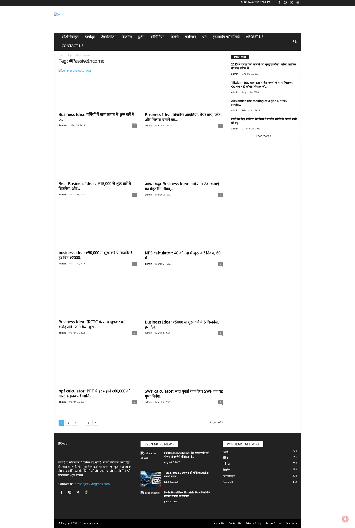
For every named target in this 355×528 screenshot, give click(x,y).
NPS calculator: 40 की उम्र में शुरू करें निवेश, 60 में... (182, 256)
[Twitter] (291, 3)
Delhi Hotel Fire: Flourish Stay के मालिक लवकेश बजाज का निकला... (187, 494)
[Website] (297, 3)
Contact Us (72, 46)
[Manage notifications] (345, 519)
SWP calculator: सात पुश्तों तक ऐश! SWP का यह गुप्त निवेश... (184, 394)
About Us (254, 37)
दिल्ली (175, 37)
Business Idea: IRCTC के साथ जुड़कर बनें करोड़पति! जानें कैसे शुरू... (92, 325)
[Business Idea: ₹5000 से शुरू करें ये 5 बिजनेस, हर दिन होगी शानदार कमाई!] (184, 297)
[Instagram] (285, 3)
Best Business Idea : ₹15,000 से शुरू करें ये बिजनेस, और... (95, 187)
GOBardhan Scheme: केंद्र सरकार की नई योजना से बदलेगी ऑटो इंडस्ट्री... (186, 455)
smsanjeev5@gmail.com (92, 484)
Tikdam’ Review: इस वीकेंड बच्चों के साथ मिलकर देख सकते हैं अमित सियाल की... (262, 85)
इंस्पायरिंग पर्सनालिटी (226, 37)
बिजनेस (127, 37)
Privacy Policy (253, 523)
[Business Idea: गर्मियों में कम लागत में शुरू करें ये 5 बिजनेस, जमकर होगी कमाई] (98, 89)
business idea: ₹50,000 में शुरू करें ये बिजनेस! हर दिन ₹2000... (95, 256)
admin (148, 125)
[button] (294, 41)
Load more (263, 136)
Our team (291, 523)
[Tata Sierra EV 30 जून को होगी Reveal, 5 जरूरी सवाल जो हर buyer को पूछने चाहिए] (151, 479)
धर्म (204, 37)
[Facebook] (279, 3)
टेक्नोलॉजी (108, 37)
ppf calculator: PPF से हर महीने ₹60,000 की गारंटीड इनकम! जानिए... (94, 394)
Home (61, 55)
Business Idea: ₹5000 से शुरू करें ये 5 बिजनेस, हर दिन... (182, 325)
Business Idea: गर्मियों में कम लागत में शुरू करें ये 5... (96, 117)
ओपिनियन (158, 37)
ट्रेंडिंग (141, 37)
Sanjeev (63, 125)
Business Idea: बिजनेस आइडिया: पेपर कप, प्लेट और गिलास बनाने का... (182, 118)
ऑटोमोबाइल (70, 37)
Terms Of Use (273, 523)
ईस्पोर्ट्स (90, 37)
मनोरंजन (190, 37)
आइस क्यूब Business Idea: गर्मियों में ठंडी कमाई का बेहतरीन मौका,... (182, 187)
